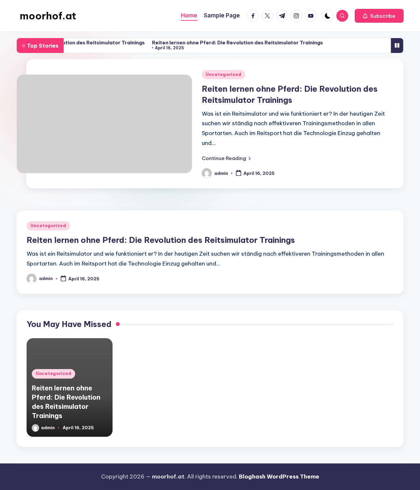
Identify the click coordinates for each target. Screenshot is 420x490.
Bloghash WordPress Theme (279, 476)
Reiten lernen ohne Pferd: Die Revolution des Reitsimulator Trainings (234, 42)
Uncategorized (223, 74)
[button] (379, 16)
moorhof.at (48, 16)
